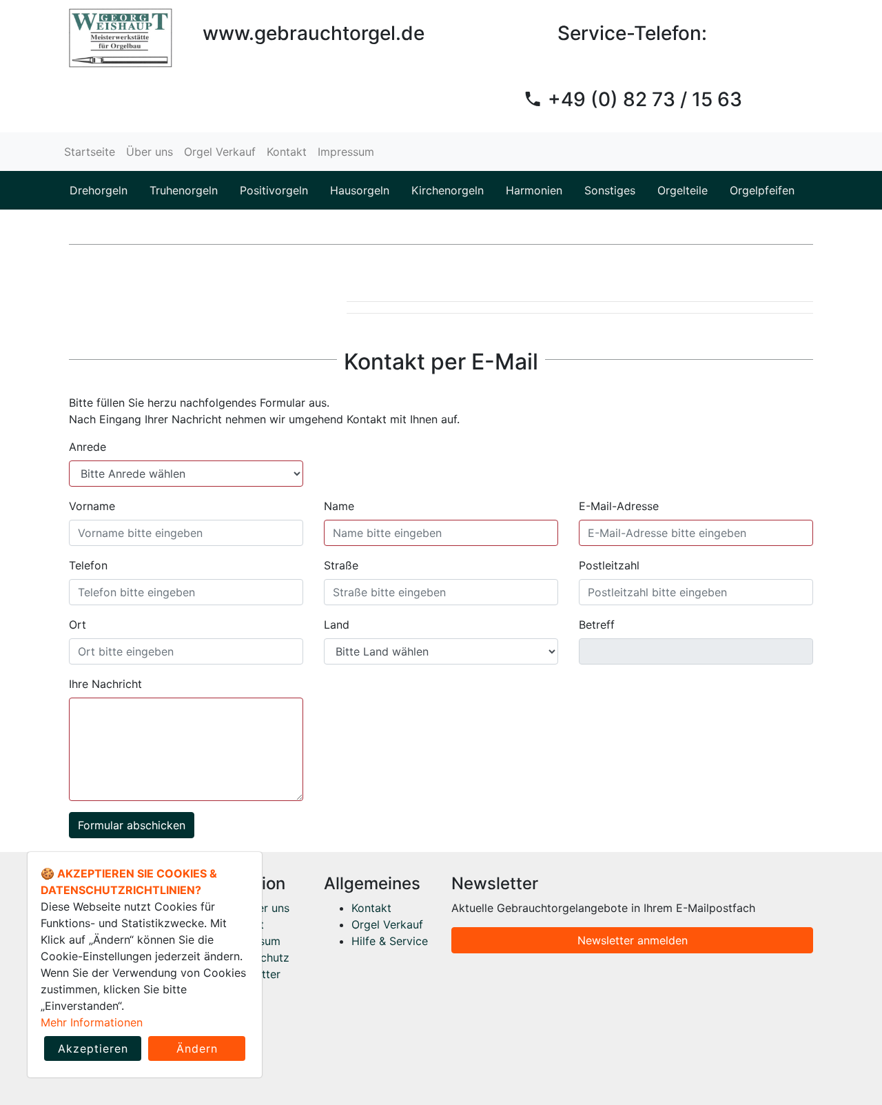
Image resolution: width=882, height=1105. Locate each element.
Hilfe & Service (389, 941)
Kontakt (287, 152)
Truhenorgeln (184, 190)
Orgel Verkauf (220, 152)
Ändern (197, 1048)
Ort (77, 624)
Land (336, 624)
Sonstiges (609, 190)
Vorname (92, 506)
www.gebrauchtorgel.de (313, 33)
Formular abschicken (131, 825)
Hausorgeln (359, 190)
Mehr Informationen (92, 1022)
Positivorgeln (274, 190)
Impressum (346, 152)
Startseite (89, 152)
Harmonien (534, 190)
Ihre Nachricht (105, 684)
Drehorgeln (98, 190)
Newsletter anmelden (632, 940)
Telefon (88, 565)
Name (339, 506)
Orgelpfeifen (762, 190)
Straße (341, 565)
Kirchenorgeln (447, 190)
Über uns (149, 152)
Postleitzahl (609, 565)
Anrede (87, 447)
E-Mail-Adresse (619, 506)
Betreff (597, 624)
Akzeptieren (93, 1048)
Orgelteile (682, 190)
